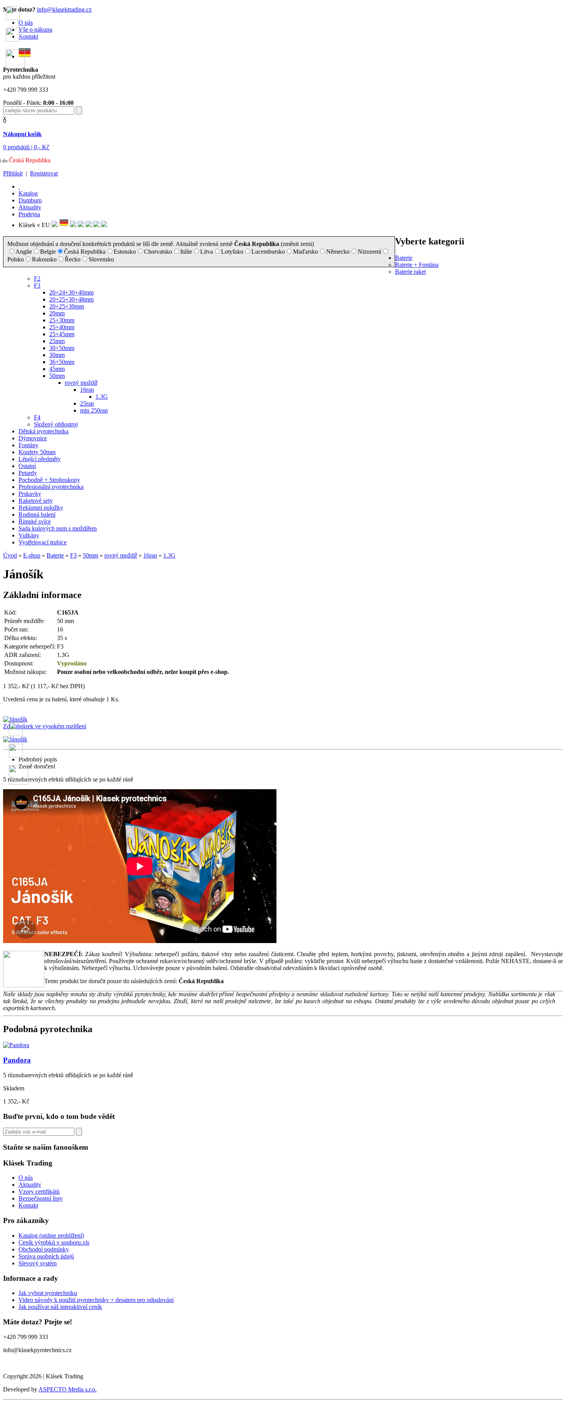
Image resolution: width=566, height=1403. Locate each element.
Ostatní (27, 466)
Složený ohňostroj (56, 424)
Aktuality (29, 207)
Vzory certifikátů (39, 1191)
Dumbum (30, 200)
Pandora (17, 1060)
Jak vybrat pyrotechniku (47, 1293)
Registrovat (44, 173)
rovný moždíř (81, 382)
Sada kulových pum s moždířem (57, 528)
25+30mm (61, 320)
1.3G (101, 396)
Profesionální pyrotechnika (51, 486)
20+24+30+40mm (71, 292)
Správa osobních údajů (46, 1256)
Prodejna (29, 214)
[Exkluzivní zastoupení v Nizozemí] (73, 225)
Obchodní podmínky (43, 1249)
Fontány (28, 445)
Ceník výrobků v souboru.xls (53, 1242)
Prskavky (29, 493)
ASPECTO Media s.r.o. (68, 1389)
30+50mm (61, 348)
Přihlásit (13, 173)
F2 (37, 278)
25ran (87, 403)
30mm (57, 355)
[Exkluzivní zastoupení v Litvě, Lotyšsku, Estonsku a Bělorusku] (88, 225)
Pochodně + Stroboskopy (49, 480)
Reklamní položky (40, 507)
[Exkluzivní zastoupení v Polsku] (81, 225)
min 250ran (94, 410)
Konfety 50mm (36, 452)
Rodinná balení (36, 514)
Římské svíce (34, 521)
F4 (37, 417)
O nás (25, 1177)
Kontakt (28, 1205)
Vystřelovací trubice (42, 542)
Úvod (10, 555)
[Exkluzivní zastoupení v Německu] (64, 225)
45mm (57, 368)
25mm (57, 341)
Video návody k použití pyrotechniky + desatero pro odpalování (96, 1300)
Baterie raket (410, 271)
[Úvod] (19, 186)
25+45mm (61, 334)
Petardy (27, 473)
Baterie (403, 257)
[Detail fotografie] (15, 739)
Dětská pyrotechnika (43, 431)
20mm (57, 313)
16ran (87, 389)
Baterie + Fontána (417, 264)
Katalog (28, 193)
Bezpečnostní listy (40, 1198)
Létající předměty (39, 459)
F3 (37, 285)
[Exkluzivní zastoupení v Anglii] (55, 225)
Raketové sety (35, 500)
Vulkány (28, 535)
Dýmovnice (32, 438)
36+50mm (61, 362)
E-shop (31, 555)
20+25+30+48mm (71, 299)
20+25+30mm (66, 306)
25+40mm (61, 327)
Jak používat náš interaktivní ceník (60, 1307)
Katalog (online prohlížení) (51, 1235)
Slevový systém (37, 1263)
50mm (57, 375)
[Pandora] (16, 1045)
